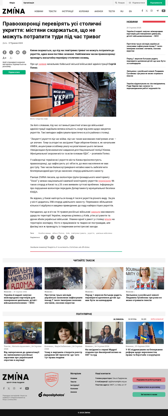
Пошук (121, 3)
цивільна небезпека (104, 233)
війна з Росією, (58, 233)
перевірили (104, 180)
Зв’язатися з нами (149, 394)
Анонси (98, 11)
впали (108, 219)
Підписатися (138, 2)
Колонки (84, 11)
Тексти (52, 11)
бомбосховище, (44, 233)
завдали (95, 211)
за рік (143, 319)
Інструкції (67, 11)
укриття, (91, 233)
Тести (112, 11)
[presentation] (7, 332)
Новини (39, 11)
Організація (28, 2)
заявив (42, 64)
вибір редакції (157, 319)
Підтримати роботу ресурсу (149, 379)
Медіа (12, 2)
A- (11, 58)
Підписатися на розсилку (149, 387)
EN (130, 11)
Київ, (68, 233)
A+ (4, 58)
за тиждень (118, 319)
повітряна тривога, (78, 233)
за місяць (132, 319)
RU (121, 11)
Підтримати (156, 2)
